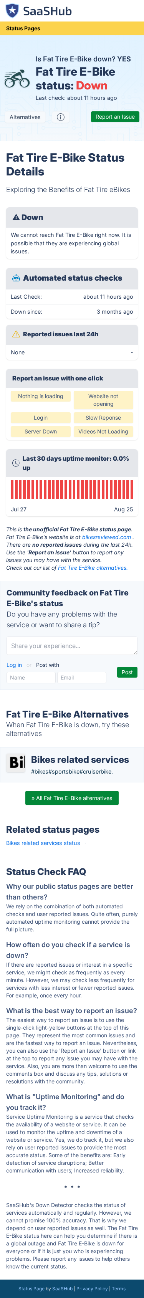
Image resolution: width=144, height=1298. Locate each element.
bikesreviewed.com (106, 537)
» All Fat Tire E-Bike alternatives (72, 798)
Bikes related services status (43, 843)
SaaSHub (62, 1288)
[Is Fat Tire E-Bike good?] (61, 117)
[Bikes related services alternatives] (16, 763)
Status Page (31, 1288)
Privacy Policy (92, 1288)
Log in (15, 664)
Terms (119, 1288)
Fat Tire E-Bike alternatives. (93, 567)
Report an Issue (115, 116)
